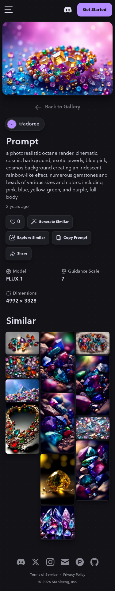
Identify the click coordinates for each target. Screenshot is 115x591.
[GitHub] (94, 562)
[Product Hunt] (79, 562)
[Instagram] (50, 562)
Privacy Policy (74, 575)
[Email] (65, 562)
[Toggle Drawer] (8, 10)
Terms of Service (44, 575)
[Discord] (68, 9)
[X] (35, 562)
